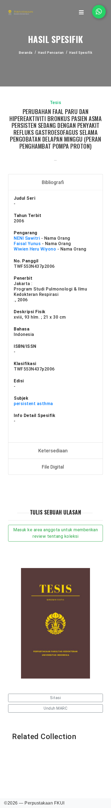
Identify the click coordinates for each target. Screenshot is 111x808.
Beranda (26, 53)
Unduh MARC (55, 708)
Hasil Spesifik (80, 53)
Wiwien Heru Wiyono (35, 249)
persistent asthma (33, 403)
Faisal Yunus (27, 243)
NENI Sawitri (27, 238)
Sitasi (55, 698)
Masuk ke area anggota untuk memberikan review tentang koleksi (55, 533)
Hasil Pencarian (51, 53)
